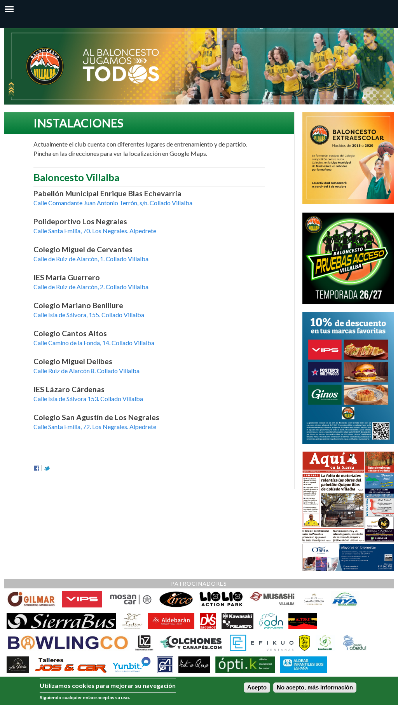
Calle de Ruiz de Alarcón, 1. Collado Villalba (90, 258)
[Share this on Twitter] (47, 468)
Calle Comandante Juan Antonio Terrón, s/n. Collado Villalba (112, 202)
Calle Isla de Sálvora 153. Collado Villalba (88, 398)
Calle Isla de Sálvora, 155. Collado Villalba (88, 314)
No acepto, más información (315, 687)
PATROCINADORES (199, 583)
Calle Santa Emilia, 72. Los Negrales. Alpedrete (94, 426)
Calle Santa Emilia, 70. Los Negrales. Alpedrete (94, 230)
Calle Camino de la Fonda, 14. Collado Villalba (93, 342)
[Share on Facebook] (36, 468)
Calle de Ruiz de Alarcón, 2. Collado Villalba (90, 286)
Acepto (257, 687)
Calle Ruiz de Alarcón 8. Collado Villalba (86, 370)
